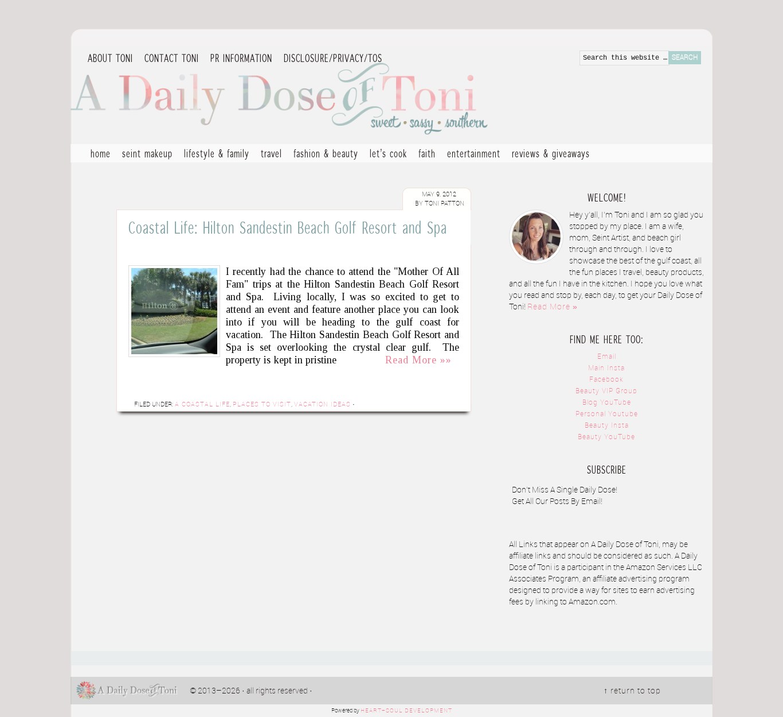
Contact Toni (171, 58)
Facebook (606, 379)
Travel (268, 154)
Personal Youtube (606, 414)
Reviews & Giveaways (548, 154)
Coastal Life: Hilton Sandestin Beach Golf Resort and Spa (287, 227)
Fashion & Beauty (323, 154)
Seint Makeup (147, 153)
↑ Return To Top (632, 691)
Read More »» (418, 360)
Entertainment (470, 154)
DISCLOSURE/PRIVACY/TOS (330, 58)
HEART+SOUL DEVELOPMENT (406, 711)
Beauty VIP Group (606, 391)
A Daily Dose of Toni (346, 95)
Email (606, 357)
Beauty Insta (607, 425)
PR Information (238, 58)
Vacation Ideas (322, 404)
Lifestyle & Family (213, 154)
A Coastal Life (202, 404)
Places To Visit (262, 404)
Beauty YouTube (606, 437)
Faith (427, 153)
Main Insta (606, 368)
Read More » (552, 307)
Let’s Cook (385, 154)
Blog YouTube (606, 402)
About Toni (110, 58)
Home (101, 153)
